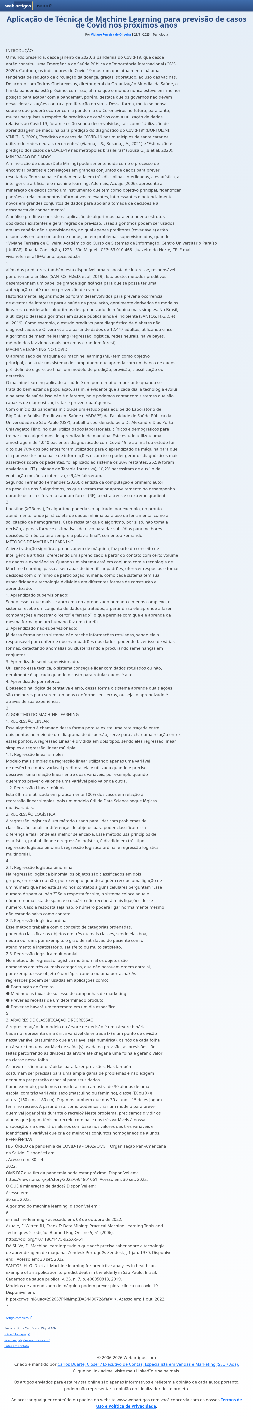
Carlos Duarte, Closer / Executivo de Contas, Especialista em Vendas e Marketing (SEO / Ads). (148, 1364)
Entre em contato (16, 1346)
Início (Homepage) (17, 1334)
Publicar (43, 6)
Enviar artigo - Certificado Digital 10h (30, 1328)
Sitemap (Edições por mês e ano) (27, 1340)
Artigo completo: (18, 1318)
